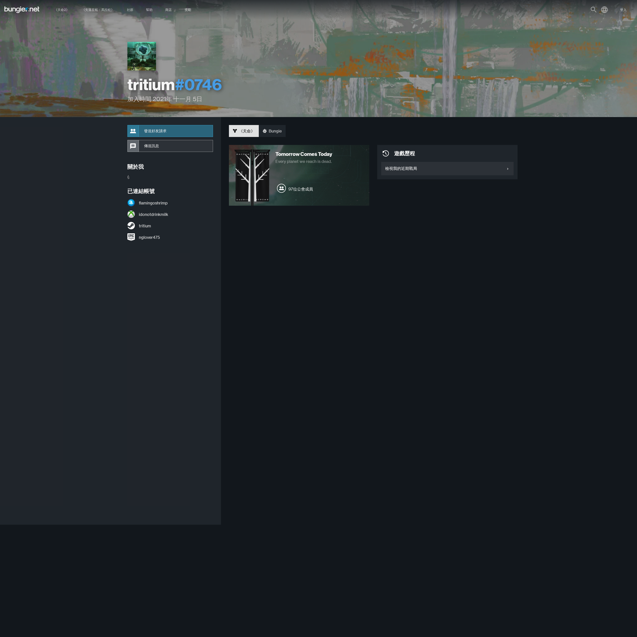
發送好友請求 (155, 131)
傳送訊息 (151, 146)
